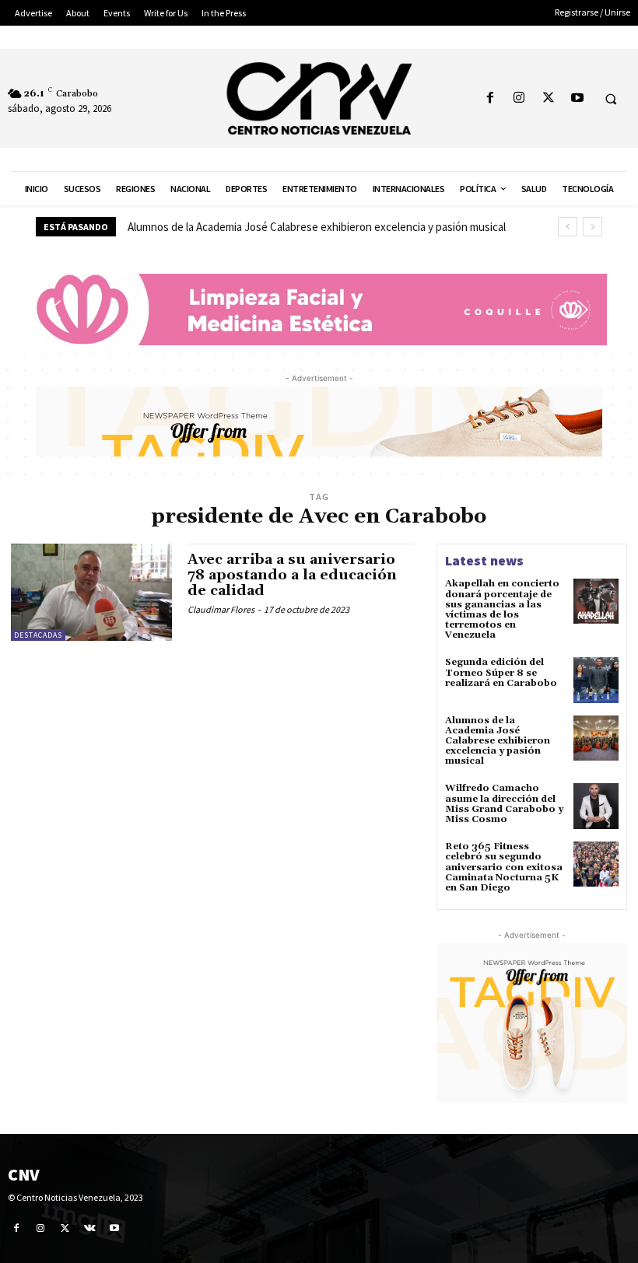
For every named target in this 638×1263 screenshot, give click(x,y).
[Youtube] (576, 98)
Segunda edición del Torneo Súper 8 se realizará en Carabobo (501, 672)
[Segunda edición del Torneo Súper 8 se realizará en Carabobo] (596, 679)
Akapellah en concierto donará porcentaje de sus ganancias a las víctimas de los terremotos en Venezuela (502, 609)
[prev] (567, 226)
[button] (610, 98)
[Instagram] (519, 98)
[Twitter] (548, 98)
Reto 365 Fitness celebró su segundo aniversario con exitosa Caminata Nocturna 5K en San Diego (504, 867)
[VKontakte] (90, 1228)
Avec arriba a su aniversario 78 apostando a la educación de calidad (292, 575)
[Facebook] (490, 98)
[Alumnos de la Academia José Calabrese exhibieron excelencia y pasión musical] (596, 738)
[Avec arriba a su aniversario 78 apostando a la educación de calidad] (91, 592)
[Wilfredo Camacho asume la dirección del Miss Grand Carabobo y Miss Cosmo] (596, 805)
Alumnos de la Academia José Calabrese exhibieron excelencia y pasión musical (317, 226)
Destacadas (38, 635)
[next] (592, 226)
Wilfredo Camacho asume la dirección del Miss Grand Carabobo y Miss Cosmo (504, 803)
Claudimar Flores (221, 609)
